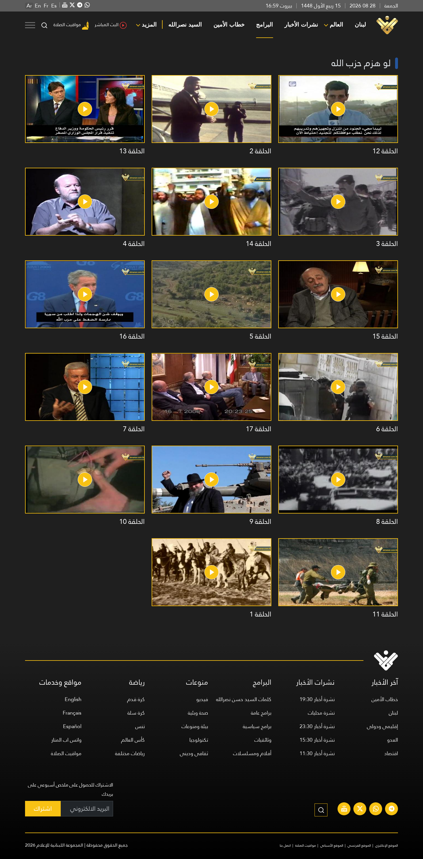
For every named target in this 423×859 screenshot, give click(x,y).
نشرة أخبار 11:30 (317, 753)
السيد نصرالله (185, 24)
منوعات (197, 682)
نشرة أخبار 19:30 (317, 699)
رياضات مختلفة (130, 753)
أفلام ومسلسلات (252, 753)
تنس (140, 726)
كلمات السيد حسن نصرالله (243, 699)
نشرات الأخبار (301, 24)
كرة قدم (136, 699)
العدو (392, 740)
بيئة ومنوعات (195, 726)
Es (54, 6)
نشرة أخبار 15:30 (317, 740)
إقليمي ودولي (382, 726)
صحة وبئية (198, 712)
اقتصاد (391, 753)
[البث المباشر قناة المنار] (344, 809)
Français (72, 712)
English (73, 699)
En (38, 6)
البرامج (264, 24)
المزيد (149, 24)
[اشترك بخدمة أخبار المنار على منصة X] (360, 809)
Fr (46, 6)
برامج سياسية (257, 726)
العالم (336, 24)
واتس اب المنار (66, 740)
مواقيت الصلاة (67, 24)
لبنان (360, 24)
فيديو (202, 699)
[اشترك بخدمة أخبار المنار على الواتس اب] (376, 809)
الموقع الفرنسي (359, 845)
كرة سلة (136, 712)
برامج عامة (261, 712)
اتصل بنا (285, 845)
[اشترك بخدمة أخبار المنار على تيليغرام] (392, 809)
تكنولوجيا (198, 740)
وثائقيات (262, 740)
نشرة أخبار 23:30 (317, 726)
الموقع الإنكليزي (386, 845)
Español (72, 726)
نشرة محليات (321, 712)
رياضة (137, 682)
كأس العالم (133, 740)
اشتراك (43, 808)
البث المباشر (107, 24)
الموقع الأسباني (331, 845)
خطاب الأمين (229, 24)
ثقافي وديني (194, 753)
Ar (29, 6)
